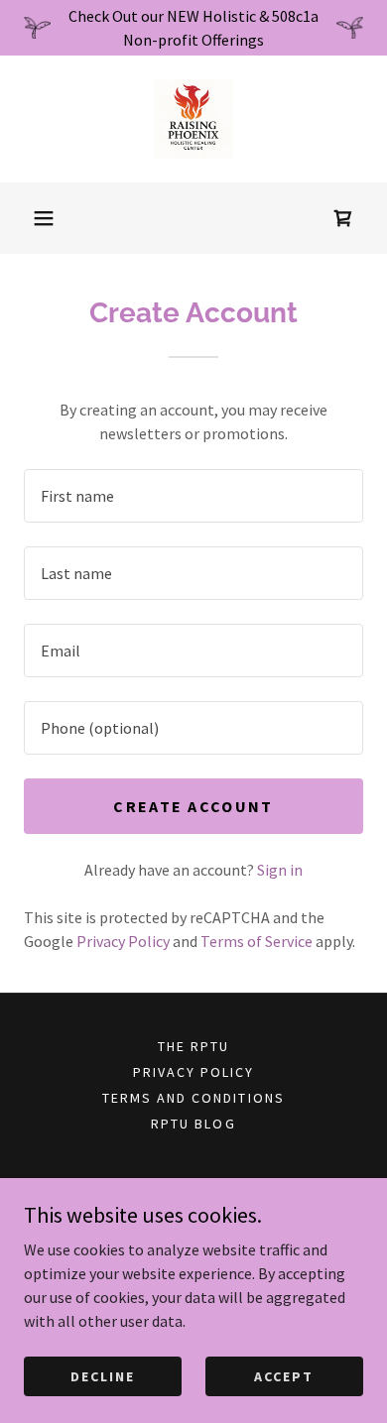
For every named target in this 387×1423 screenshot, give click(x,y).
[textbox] (193, 496)
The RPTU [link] (193, 1046)
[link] (193, 119)
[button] (44, 218)
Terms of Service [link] (256, 941)
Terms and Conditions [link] (193, 1098)
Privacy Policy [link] (123, 941)
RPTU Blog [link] (193, 1123)
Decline (102, 1375)
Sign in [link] (280, 870)
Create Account (193, 806)
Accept (284, 1375)
